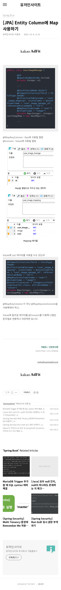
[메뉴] (5, 5)
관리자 (40, 584)
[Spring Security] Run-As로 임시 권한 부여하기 (21, 424)
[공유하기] (12, 392)
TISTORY (31, 584)
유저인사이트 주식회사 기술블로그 (21, 551)
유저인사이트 (30, 4)
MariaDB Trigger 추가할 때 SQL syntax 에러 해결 (22, 408)
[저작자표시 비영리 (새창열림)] (36, 392)
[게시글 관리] (16, 392)
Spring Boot (9, 403)
